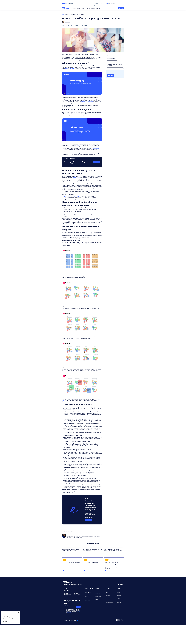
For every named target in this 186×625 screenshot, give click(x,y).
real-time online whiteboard (87, 101)
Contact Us (96, 3)
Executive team (108, 595)
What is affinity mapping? (111, 58)
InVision (86, 232)
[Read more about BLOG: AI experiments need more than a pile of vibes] (72, 560)
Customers (88, 8)
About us (107, 592)
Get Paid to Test (70, 3)
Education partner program (109, 605)
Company (93, 8)
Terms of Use (69, 612)
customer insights (79, 145)
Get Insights (65, 3)
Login (74, 590)
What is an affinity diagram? (112, 60)
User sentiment (67, 196)
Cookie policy (118, 592)
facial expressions (76, 196)
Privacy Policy (78, 611)
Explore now (110, 75)
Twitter (122, 584)
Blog (63, 14)
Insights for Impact (108, 604)
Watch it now (88, 520)
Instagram (120, 584)
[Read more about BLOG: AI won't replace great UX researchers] (93, 560)
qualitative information (69, 68)
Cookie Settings (73, 620)
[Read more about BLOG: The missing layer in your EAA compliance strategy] (114, 560)
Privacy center (119, 602)
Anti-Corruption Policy (120, 597)
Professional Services (98, 596)
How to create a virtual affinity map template (115, 67)
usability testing (69, 98)
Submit (78, 606)
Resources (98, 8)
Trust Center (118, 598)
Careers (107, 598)
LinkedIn (121, 584)
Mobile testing (97, 599)
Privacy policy (119, 595)
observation (79, 98)
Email (66, 605)
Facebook (118, 584)
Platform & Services (76, 8)
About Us (66, 590)
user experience (76, 177)
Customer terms (119, 604)
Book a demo (121, 8)
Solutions (82, 8)
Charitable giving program (109, 602)
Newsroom (107, 597)
